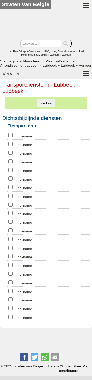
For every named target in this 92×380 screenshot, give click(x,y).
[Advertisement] (46, 25)
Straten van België (28, 366)
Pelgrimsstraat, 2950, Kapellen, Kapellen (46, 54)
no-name (25, 136)
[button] (24, 357)
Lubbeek (50, 65)
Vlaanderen (32, 61)
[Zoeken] (67, 43)
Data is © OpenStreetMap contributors (68, 368)
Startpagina (9, 61)
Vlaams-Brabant (58, 61)
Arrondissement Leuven (19, 65)
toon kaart (46, 103)
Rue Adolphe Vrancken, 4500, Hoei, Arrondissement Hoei (48, 51)
